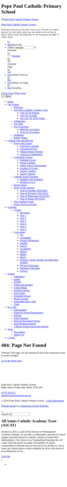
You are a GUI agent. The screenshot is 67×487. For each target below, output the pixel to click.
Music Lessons (21, 298)
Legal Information (55, 400)
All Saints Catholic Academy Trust (31, 110)
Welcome (18, 107)
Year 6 (23, 229)
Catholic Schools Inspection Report (31, 326)
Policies (17, 315)
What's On (19, 335)
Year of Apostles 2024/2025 (33, 190)
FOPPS (17, 282)
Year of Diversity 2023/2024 (34, 193)
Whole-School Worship (31, 151)
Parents (11, 273)
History (23, 251)
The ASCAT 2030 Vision (32, 118)
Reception (25, 212)
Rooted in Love (27, 182)
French (23, 246)
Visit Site (5, 456)
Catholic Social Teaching (26, 176)
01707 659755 (8, 392)
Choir (16, 304)
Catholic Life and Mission (20, 140)
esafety (17, 279)
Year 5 (23, 226)
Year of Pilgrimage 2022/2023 (35, 196)
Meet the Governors (30, 129)
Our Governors (21, 126)
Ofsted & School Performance (28, 312)
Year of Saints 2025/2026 (32, 199)
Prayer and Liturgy (23, 143)
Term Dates (19, 293)
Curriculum (19, 232)
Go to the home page (11, 360)
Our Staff (18, 124)
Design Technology (29, 240)
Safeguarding (20, 310)
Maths (23, 254)
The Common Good (24, 201)
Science (24, 271)
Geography (25, 249)
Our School (13, 104)
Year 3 (23, 221)
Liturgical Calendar (29, 146)
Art (21, 235)
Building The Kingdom (31, 179)
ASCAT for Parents (29, 112)
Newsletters (19, 332)
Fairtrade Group (28, 160)
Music (23, 257)
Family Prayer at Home (25, 204)
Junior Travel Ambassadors (33, 165)
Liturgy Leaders (28, 171)
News (10, 329)
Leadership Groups (23, 157)
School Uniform (22, 290)
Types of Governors (30, 132)
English (23, 243)
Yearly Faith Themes (24, 187)
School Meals (20, 287)
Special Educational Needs (27, 321)
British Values (20, 137)
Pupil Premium (21, 318)
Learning (11, 207)
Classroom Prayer (28, 149)
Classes (17, 210)
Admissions (19, 121)
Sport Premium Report (25, 323)
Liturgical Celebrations (31, 154)
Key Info (11, 307)
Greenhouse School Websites (34, 406)
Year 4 (23, 224)
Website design (8, 406)
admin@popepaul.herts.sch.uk (16, 395)
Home (10, 101)
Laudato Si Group (29, 168)
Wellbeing (19, 135)
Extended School (22, 296)
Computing (25, 237)
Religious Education (30, 268)
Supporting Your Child (25, 301)
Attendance (19, 276)
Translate (15, 56)
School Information (23, 285)
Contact (11, 337)
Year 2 (23, 218)
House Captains (28, 162)
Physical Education (29, 265)
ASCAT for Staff (28, 115)
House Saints (20, 185)
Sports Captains (27, 174)
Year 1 (23, 215)
